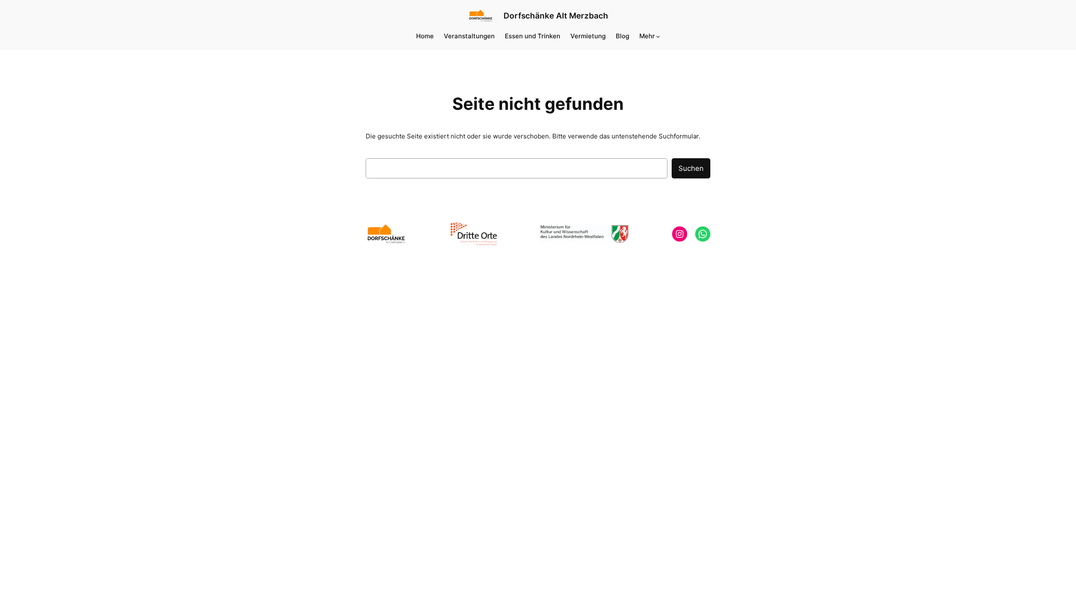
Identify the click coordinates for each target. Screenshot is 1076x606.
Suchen (691, 168)
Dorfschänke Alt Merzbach (556, 16)
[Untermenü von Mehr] (658, 36)
